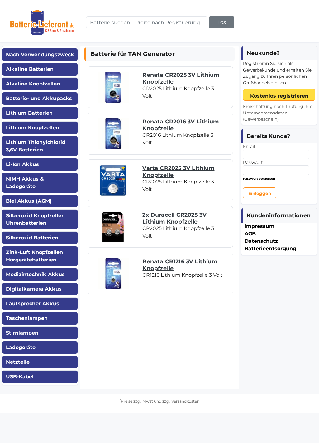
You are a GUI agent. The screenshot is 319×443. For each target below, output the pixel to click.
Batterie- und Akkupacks (39, 98)
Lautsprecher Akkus (32, 304)
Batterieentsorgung (270, 248)
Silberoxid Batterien (32, 238)
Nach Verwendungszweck (40, 55)
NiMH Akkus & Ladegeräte (25, 182)
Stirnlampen (22, 333)
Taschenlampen (27, 318)
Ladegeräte (21, 347)
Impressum (259, 226)
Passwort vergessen (259, 179)
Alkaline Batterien (30, 69)
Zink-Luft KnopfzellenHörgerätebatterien (34, 256)
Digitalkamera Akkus (34, 289)
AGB (250, 234)
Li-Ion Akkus (22, 164)
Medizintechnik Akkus (35, 274)
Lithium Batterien (29, 113)
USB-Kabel (20, 377)
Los (221, 22)
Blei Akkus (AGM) (29, 201)
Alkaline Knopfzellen (33, 84)
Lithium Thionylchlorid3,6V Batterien (35, 146)
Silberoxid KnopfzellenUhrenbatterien (35, 219)
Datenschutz (261, 241)
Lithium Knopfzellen (32, 128)
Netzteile (18, 362)
